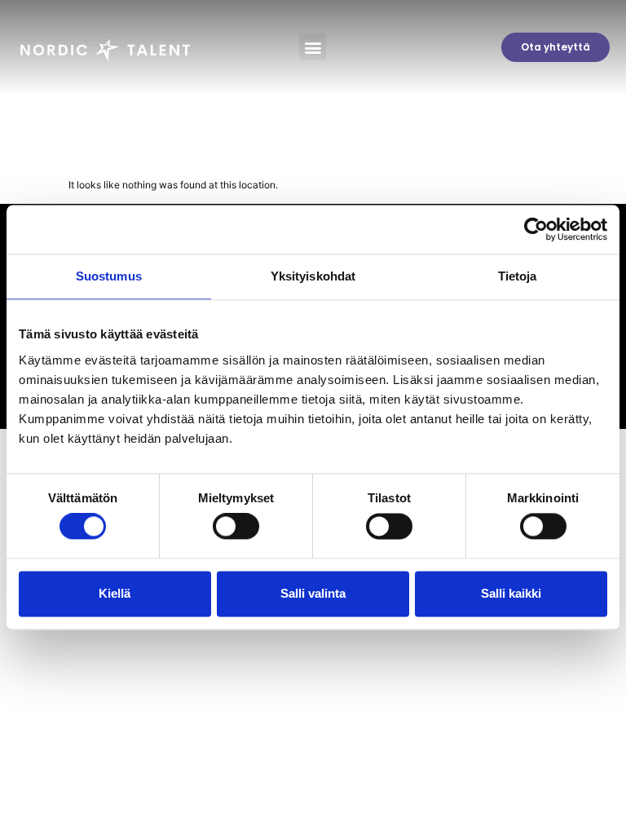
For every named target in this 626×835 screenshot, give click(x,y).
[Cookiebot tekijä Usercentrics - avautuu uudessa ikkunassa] (536, 229)
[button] (312, 46)
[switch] (236, 527)
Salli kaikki (511, 593)
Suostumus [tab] (109, 276)
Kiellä (114, 593)
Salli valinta (313, 593)
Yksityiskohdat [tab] (313, 276)
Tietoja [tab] (517, 276)
